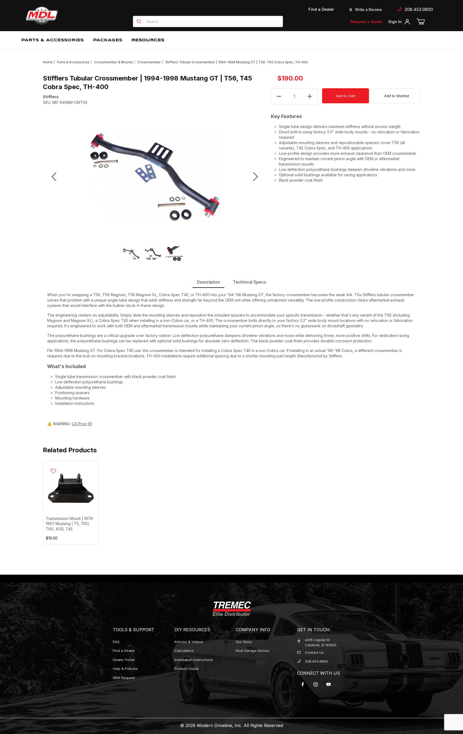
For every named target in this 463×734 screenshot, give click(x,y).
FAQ (116, 642)
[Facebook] (302, 684)
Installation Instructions (193, 660)
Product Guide (186, 668)
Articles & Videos (188, 642)
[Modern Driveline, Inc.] (66, 15)
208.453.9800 (417, 9)
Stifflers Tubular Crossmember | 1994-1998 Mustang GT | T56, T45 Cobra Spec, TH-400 (236, 62)
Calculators (184, 650)
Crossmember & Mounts (113, 62)
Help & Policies (125, 668)
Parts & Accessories (73, 62)
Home (48, 62)
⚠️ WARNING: (69, 423)
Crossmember (149, 62)
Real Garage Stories (252, 650)
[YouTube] (328, 684)
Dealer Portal (124, 660)
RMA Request (124, 678)
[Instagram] (315, 684)
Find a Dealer (321, 9)
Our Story (244, 642)
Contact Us (314, 652)
